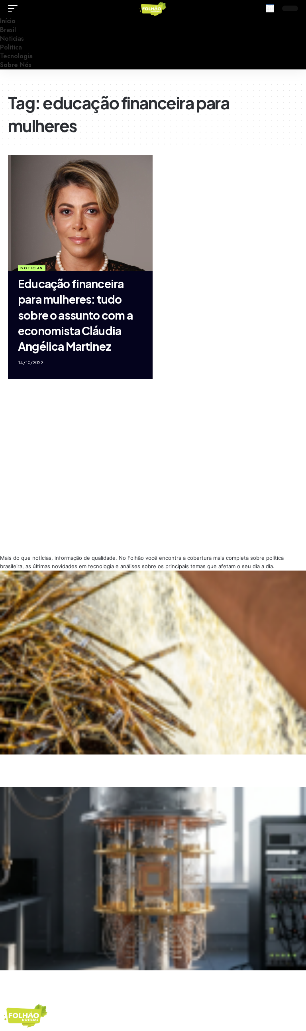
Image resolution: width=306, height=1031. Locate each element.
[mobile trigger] (15, 8)
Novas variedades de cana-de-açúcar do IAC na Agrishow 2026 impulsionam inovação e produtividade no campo (119, 761)
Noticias (31, 268)
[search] (270, 8)
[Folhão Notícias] (153, 8)
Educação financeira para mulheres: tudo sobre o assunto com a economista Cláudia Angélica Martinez (75, 315)
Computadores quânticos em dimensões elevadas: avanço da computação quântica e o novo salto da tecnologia (118, 977)
